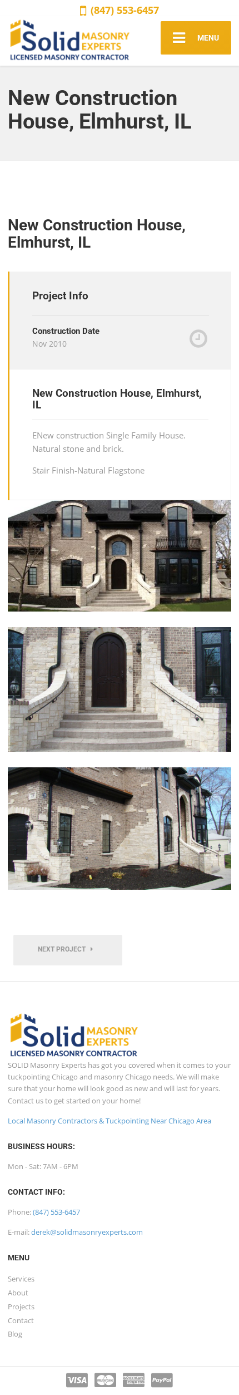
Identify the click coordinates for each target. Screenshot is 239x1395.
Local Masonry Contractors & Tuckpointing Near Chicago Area (109, 1121)
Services (21, 1279)
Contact (21, 1320)
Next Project (64, 949)
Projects (21, 1307)
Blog (15, 1334)
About (18, 1293)
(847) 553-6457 (123, 10)
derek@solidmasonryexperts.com (87, 1232)
